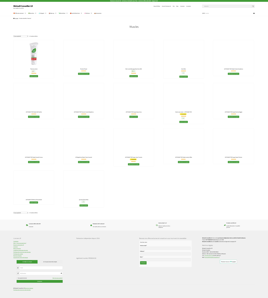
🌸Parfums (87, 13)
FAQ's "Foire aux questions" (19, 243)
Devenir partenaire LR (18, 245)
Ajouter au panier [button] (33, 76)
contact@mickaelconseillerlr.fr (212, 257)
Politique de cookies (18, 254)
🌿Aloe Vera (31, 13)
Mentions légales (17, 255)
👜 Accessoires (97, 13)
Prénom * (142, 251)
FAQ (173, 6)
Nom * (141, 257)
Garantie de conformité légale (20, 257)
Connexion (39, 281)
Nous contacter (17, 248)
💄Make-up (51, 13)
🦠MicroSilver (62, 13)
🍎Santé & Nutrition (75, 13)
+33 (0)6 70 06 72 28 (208, 255)
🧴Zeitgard (41, 13)
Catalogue (15, 241)
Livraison (15, 246)
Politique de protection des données (22, 252)
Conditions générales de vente (20, 250)
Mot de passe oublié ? (58, 278)
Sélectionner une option (84, 73)
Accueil (16, 18)
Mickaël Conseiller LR (23, 6)
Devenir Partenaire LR (166, 6)
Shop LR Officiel (157, 6)
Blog (177, 6)
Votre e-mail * (143, 245)
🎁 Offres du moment (18, 13)
